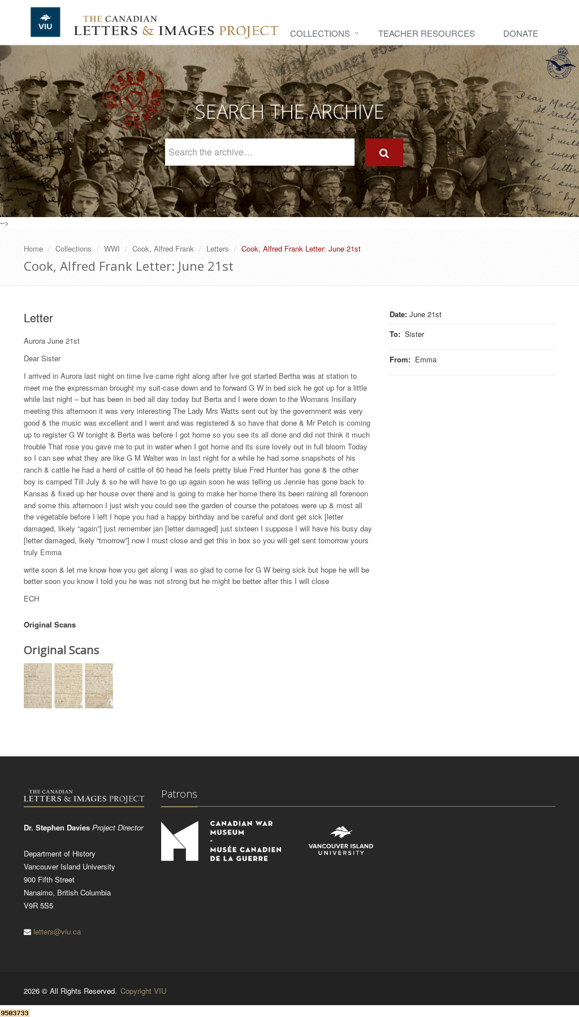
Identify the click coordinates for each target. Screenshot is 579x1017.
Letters (217, 248)
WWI (112, 248)
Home (33, 248)
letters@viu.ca (57, 931)
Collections (320, 33)
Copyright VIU (143, 990)
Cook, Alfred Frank (163, 248)
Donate (520, 33)
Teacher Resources (426, 33)
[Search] (384, 152)
